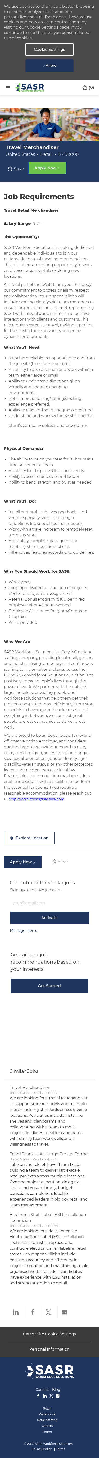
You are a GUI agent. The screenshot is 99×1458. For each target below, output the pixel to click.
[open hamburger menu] (8, 88)
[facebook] (38, 1395)
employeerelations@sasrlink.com (36, 799)
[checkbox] (17, 169)
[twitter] (51, 1395)
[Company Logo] (29, 87)
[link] (23, 930)
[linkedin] (44, 1395)
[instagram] (57, 1395)
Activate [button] (49, 917)
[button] (49, 49)
